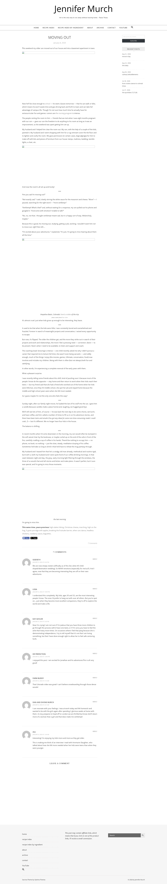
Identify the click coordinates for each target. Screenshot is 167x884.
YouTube (123, 28)
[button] (131, 27)
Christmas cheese (71, 527)
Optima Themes (40, 880)
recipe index (48, 28)
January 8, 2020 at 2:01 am (41, 705)
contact (112, 28)
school (47, 104)
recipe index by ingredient (71, 28)
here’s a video (66, 314)
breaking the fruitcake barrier (60, 530)
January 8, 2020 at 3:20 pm (41, 621)
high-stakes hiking (57, 527)
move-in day (126, 56)
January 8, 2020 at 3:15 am (41, 681)
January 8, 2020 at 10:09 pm (41, 592)
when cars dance (79, 530)
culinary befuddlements (130, 74)
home (36, 28)
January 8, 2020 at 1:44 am (41, 734)
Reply (95, 559)
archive (100, 28)
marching (83, 527)
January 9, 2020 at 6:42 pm (41, 562)
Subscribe (133, 41)
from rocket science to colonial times (132, 84)
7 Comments (92, 543)
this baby (125, 65)
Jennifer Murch (83, 8)
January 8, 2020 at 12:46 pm (41, 656)
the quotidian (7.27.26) (129, 92)
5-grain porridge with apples (37, 530)
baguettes (47, 533)
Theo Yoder (65, 317)
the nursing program (64, 113)
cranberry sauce (36, 533)
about (90, 28)
